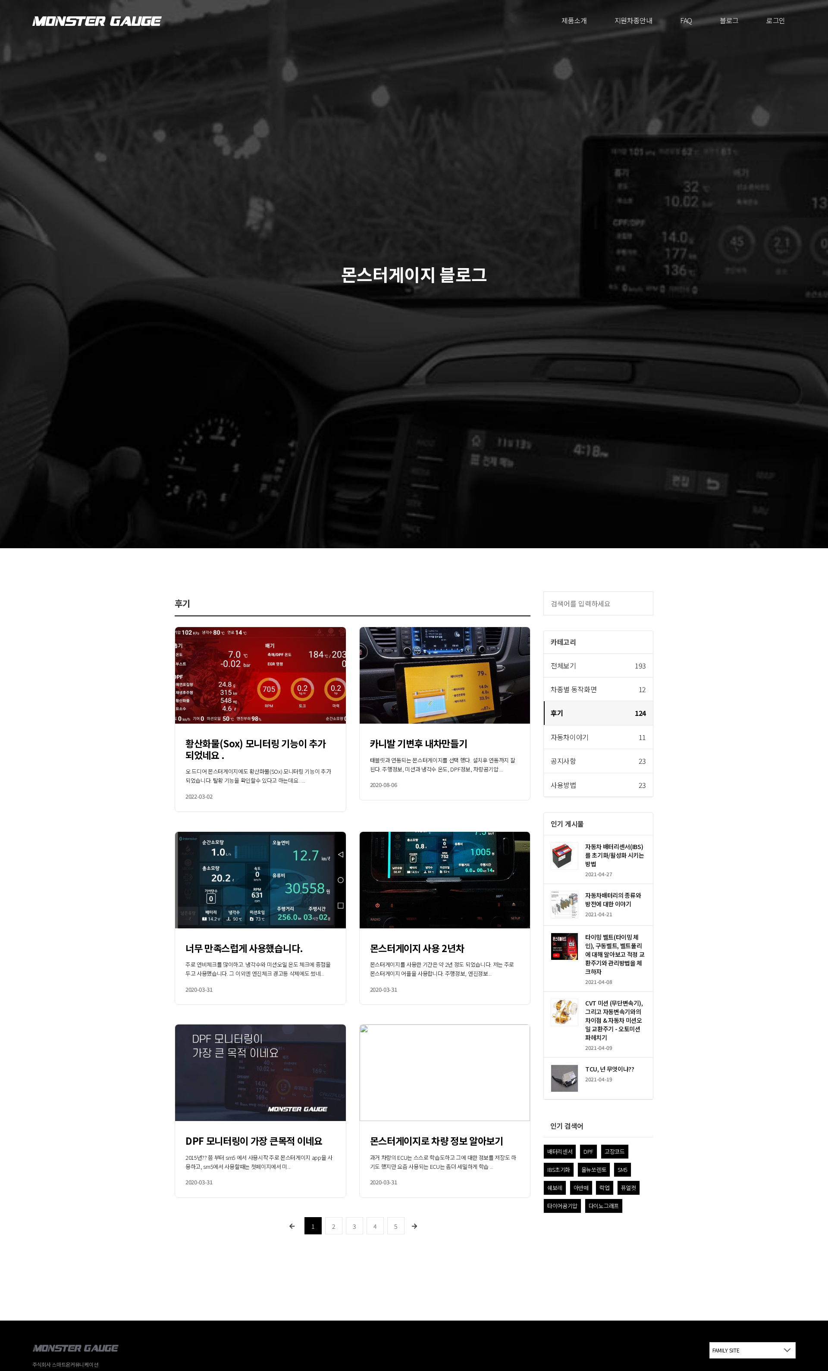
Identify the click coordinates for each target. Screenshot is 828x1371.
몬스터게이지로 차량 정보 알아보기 (436, 1140)
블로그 (729, 20)
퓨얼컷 (628, 1188)
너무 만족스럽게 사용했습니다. (244, 948)
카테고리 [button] (563, 642)
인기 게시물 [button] (567, 823)
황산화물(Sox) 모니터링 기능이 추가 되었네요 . (255, 748)
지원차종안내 (633, 20)
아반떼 (581, 1188)
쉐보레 (554, 1188)
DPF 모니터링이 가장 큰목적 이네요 (254, 1140)
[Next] (414, 1225)
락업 (604, 1188)
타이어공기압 (562, 1206)
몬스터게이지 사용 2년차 (417, 948)
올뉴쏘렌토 (593, 1169)
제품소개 (574, 20)
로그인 (775, 20)
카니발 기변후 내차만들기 (418, 743)
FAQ (686, 20)
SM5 (622, 1169)
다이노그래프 (604, 1206)
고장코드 (615, 1151)
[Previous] (292, 1225)
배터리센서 (559, 1151)
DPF (588, 1151)
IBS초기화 (558, 1169)
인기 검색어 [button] (566, 1126)
